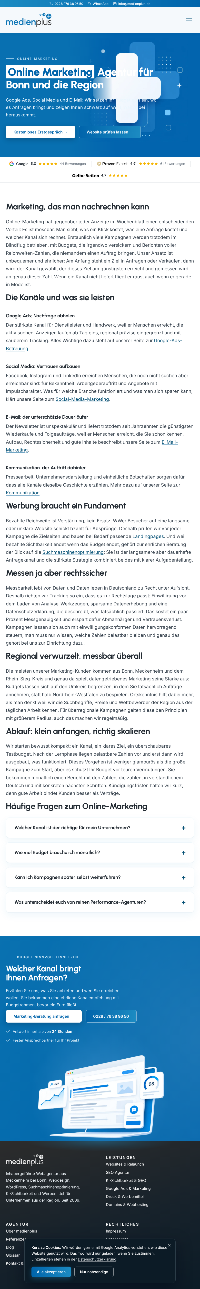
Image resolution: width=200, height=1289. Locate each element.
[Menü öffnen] (189, 20)
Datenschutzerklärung (97, 1259)
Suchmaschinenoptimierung (73, 552)
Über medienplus (21, 1231)
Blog (10, 1247)
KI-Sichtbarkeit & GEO (126, 1180)
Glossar (13, 1255)
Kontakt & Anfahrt (22, 1263)
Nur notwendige (94, 1272)
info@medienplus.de (134, 3)
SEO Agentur (117, 1172)
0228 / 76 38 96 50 (69, 3)
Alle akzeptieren (51, 1272)
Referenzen (16, 1239)
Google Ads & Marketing (128, 1188)
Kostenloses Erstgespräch (38, 132)
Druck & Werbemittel (125, 1196)
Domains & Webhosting (127, 1204)
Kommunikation (23, 493)
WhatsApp (101, 3)
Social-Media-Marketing (82, 399)
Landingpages (148, 536)
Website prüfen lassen (107, 132)
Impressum (116, 1231)
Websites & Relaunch (125, 1164)
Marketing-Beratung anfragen (41, 1016)
